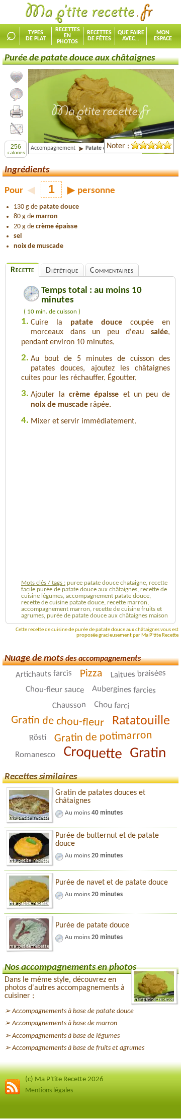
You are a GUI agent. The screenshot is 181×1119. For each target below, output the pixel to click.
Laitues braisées (138, 673)
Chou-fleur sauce (54, 689)
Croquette (92, 753)
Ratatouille (141, 721)
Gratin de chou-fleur (58, 721)
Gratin (148, 753)
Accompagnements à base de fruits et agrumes (78, 1048)
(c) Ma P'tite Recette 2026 (64, 1079)
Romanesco (35, 755)
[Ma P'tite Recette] (90, 13)
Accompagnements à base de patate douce (73, 1011)
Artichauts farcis (43, 674)
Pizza (91, 673)
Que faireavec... (131, 36)
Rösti (37, 737)
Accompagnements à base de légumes (66, 1036)
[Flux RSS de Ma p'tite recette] (12, 1093)
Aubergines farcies (123, 690)
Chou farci (111, 705)
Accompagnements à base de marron (64, 1023)
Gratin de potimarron (103, 736)
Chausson (69, 705)
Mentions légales (49, 1090)
